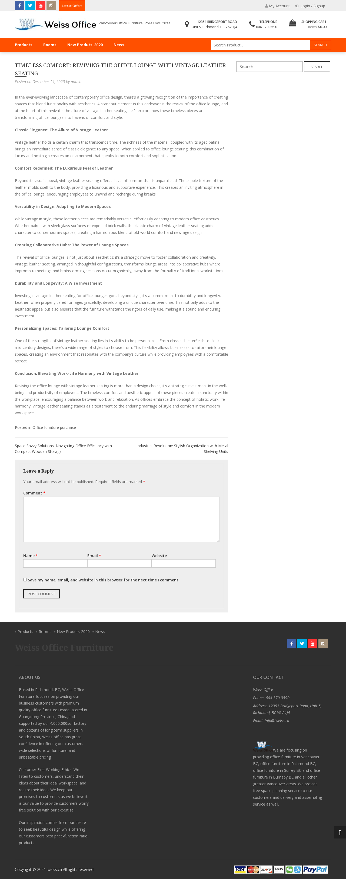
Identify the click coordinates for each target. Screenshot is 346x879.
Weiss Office (263, 689)
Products (23, 44)
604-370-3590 (266, 26)
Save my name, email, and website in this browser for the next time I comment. (103, 579)
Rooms (49, 44)
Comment (34, 493)
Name (30, 555)
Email (94, 555)
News (119, 44)
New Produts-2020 (85, 44)
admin (76, 81)
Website (159, 555)
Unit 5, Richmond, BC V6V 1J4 (214, 26)
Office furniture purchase (54, 427)
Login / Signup (312, 5)
